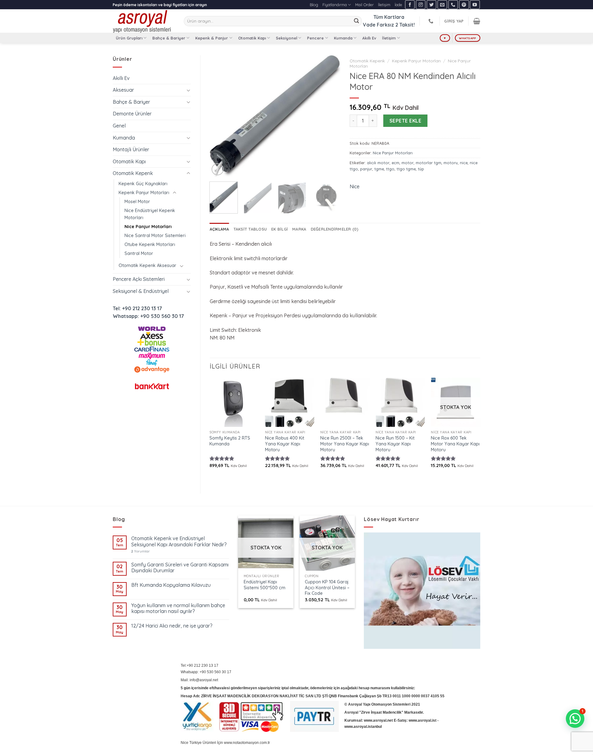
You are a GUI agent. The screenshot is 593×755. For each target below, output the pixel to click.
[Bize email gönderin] (442, 4)
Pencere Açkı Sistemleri (139, 279)
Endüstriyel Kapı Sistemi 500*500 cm (264, 584)
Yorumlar (140, 551)
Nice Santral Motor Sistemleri (155, 235)
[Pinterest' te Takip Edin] (464, 4)
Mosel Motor (137, 201)
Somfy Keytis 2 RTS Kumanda (229, 441)
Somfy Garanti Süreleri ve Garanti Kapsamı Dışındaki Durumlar (180, 568)
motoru (451, 162)
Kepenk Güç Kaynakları (143, 183)
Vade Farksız (378, 25)
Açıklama (219, 229)
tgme (379, 168)
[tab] (219, 229)
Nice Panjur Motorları (148, 226)
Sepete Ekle (405, 121)
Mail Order (364, 4)
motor (408, 162)
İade (398, 4)
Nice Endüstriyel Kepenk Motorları (149, 214)
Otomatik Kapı (252, 37)
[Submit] (356, 21)
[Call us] (453, 4)
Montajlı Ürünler (131, 149)
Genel (119, 126)
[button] (575, 718)
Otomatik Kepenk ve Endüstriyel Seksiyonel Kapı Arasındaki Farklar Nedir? (179, 541)
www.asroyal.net (378, 720)
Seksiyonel (286, 37)
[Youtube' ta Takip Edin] (475, 4)
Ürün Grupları (129, 37)
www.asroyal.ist (422, 720)
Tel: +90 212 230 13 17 (137, 308)
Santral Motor (138, 253)
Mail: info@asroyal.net (199, 680)
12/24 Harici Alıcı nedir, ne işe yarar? (171, 626)
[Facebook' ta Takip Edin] (410, 4)
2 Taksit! (405, 25)
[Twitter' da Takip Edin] (431, 4)
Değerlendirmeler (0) (335, 229)
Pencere (315, 37)
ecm (395, 162)
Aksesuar (123, 90)
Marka (299, 229)
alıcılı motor (378, 162)
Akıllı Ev (369, 37)
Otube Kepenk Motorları (149, 244)
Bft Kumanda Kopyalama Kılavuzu (171, 585)
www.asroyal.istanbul (363, 726)
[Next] (329, 116)
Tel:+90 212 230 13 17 (199, 665)
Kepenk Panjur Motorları (144, 192)
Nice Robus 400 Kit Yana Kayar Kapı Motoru (284, 443)
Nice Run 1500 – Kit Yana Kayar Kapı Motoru (395, 443)
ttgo (390, 168)
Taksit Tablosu (250, 229)
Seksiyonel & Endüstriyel (141, 291)
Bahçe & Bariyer (168, 37)
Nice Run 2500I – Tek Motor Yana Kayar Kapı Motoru (344, 443)
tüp (421, 168)
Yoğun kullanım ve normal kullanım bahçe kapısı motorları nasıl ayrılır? (178, 608)
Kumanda (343, 37)
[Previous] (219, 116)
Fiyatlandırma (334, 4)
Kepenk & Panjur (211, 37)
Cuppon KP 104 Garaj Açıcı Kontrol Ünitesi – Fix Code (327, 587)
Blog (314, 4)
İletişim (384, 4)
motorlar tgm (428, 162)
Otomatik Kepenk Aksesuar (147, 265)
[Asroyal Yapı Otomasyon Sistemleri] (144, 21)
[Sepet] (476, 21)
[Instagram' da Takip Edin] (421, 4)
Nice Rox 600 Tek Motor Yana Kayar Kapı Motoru (455, 443)
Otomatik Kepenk (133, 173)
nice (464, 162)
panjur (366, 168)
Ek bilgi (279, 229)
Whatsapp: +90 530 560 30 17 (148, 316)
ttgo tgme (406, 168)
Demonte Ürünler (132, 114)
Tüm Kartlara (388, 17)
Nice (355, 186)
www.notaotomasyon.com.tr (247, 742)
